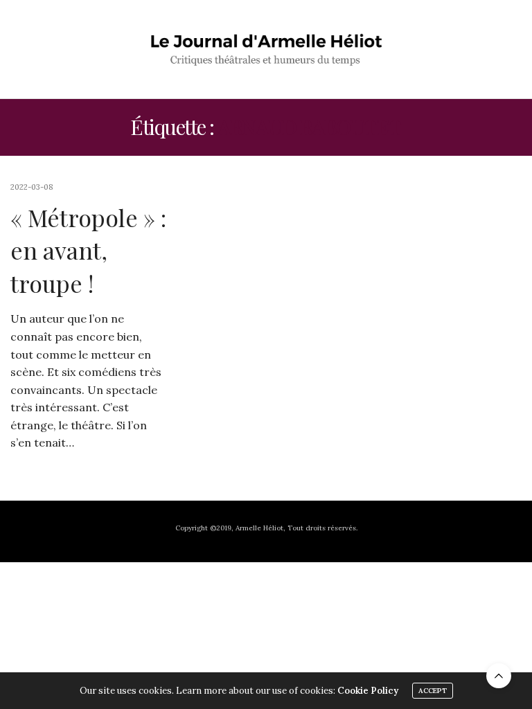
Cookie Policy (367, 691)
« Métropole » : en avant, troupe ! (88, 250)
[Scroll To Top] (498, 675)
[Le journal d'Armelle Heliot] (266, 49)
